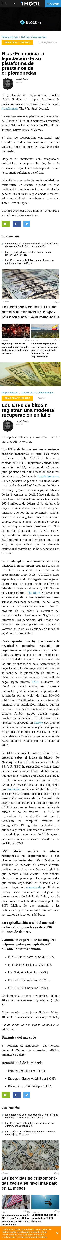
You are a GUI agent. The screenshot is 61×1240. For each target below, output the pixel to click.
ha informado (10, 108)
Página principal (10, 37)
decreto (38, 722)
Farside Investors (48, 476)
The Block (34, 592)
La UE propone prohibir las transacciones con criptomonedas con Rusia (29, 261)
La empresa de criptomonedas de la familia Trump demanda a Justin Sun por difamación (31, 245)
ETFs (33, 392)
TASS (35, 682)
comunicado (33, 887)
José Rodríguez (22, 79)
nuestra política (39, 1237)
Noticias (25, 37)
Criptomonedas (39, 37)
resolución (13, 789)
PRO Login (53, 3)
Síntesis (25, 392)
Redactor (19, 82)
